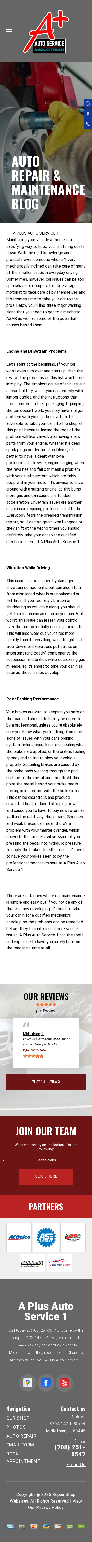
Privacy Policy (50, 1507)
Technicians (46, 1160)
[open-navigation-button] (9, 31)
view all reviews (46, 1081)
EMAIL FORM (20, 1444)
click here (46, 1176)
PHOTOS (16, 1427)
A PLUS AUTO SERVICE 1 (36, 233)
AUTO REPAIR (21, 1436)
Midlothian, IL (33, 1034)
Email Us (76, 1464)
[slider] (46, 1004)
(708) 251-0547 (43, 1330)
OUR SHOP (18, 1418)
